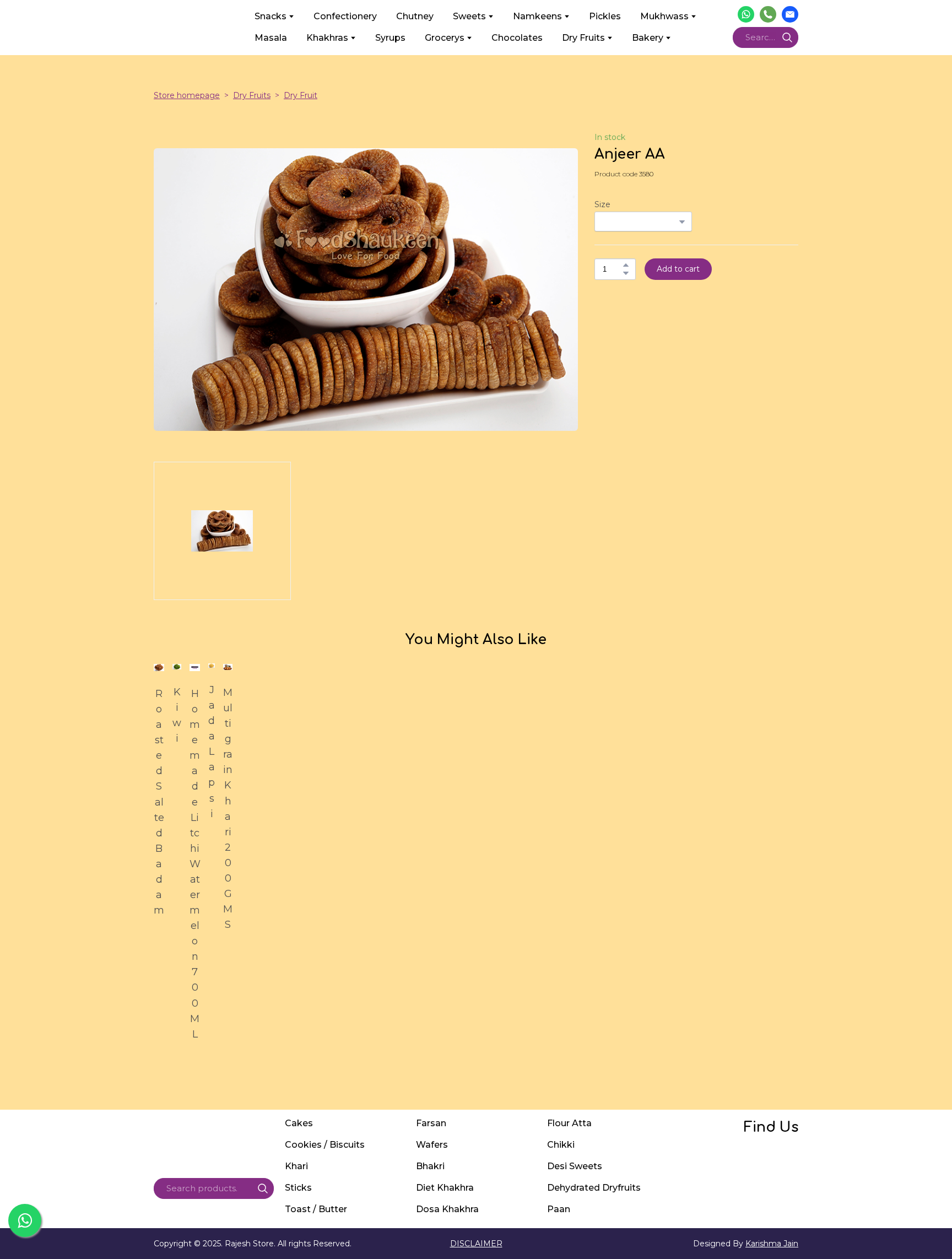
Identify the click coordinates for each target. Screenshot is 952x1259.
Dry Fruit (300, 95)
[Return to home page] (196, 27)
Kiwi (176, 715)
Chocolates (517, 38)
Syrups (390, 38)
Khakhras (327, 38)
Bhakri (430, 1166)
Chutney (415, 16)
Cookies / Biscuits (325, 1144)
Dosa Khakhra (447, 1209)
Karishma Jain (771, 1244)
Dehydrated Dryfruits (594, 1187)
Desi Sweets (574, 1166)
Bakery (647, 38)
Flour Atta (569, 1123)
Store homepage (187, 95)
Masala (271, 38)
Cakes (299, 1123)
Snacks (270, 16)
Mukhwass (664, 16)
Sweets (469, 16)
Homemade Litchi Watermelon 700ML (195, 864)
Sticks (298, 1187)
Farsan (431, 1123)
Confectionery (345, 16)
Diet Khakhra (445, 1187)
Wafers (432, 1144)
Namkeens (537, 16)
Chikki (561, 1144)
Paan (558, 1209)
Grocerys (444, 38)
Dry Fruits (583, 38)
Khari (296, 1166)
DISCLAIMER (476, 1244)
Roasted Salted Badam (159, 802)
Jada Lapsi (211, 752)
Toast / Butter (316, 1209)
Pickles (605, 16)
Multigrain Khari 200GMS (227, 809)
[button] (746, 14)
